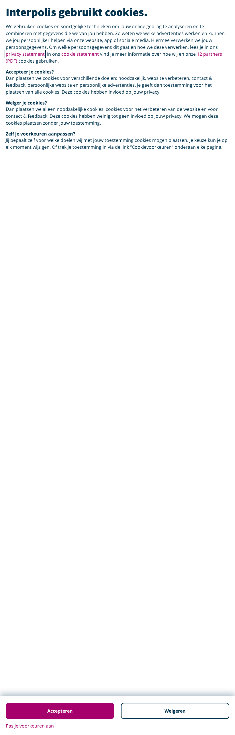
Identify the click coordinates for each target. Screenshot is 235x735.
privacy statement (25, 54)
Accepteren (60, 711)
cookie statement (80, 54)
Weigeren (175, 711)
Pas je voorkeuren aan (30, 726)
